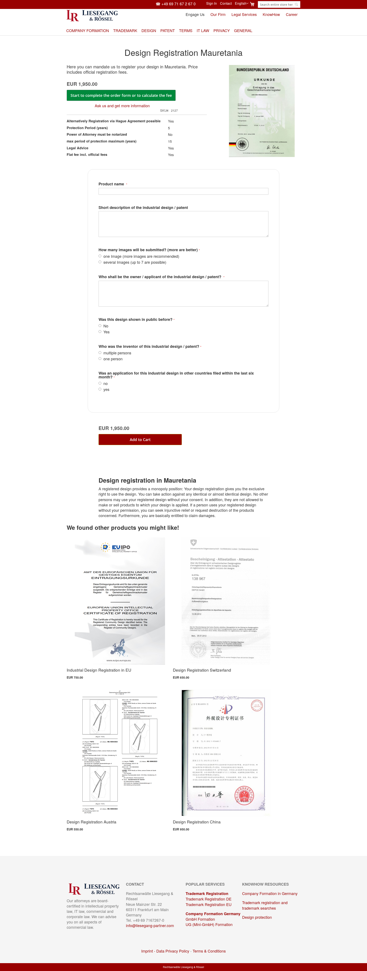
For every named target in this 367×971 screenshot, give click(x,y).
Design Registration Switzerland (202, 670)
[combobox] (279, 4)
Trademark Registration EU (208, 904)
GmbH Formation (200, 919)
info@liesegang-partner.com (150, 925)
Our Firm (218, 14)
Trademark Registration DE (208, 899)
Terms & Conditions (209, 951)
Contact (226, 3)
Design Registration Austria (91, 821)
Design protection (257, 917)
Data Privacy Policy (172, 951)
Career (292, 14)
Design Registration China (197, 821)
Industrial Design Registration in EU (99, 670)
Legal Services (244, 14)
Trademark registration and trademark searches (265, 905)
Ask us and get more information (122, 105)
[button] (241, 3)
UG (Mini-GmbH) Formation (209, 924)
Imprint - (148, 951)
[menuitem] (87, 30)
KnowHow (271, 14)
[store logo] (92, 15)
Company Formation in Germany (270, 893)
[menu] (183, 30)
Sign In (211, 3)
